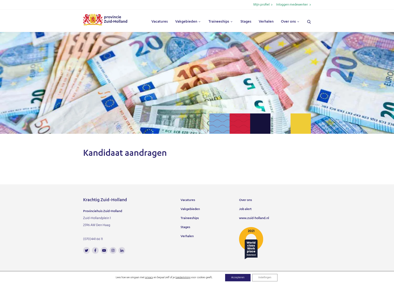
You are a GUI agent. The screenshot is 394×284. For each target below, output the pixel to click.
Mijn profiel (261, 5)
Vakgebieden (186, 22)
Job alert (245, 209)
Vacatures (159, 22)
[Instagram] (113, 250)
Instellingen (264, 277)
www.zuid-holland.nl (254, 218)
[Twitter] (86, 250)
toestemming (182, 277)
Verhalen (266, 22)
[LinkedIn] (121, 250)
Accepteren (237, 277)
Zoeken (309, 22)
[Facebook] (95, 250)
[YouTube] (104, 250)
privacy (149, 277)
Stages (246, 22)
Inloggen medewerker (292, 5)
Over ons (288, 22)
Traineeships (218, 22)
